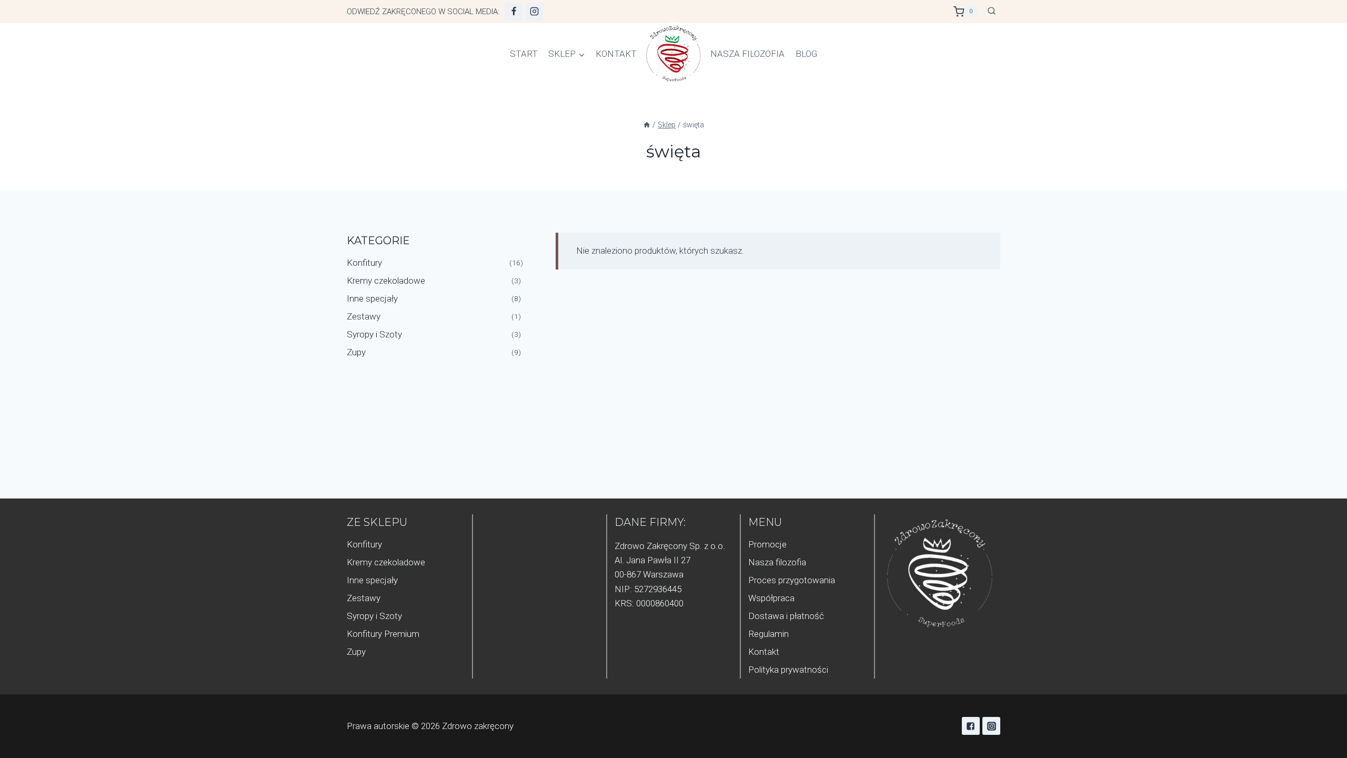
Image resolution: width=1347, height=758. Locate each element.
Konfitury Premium (383, 634)
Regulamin (768, 634)
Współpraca (771, 598)
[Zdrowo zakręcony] (673, 54)
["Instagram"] (534, 12)
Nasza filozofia (747, 53)
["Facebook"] (513, 12)
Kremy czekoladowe (386, 280)
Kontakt (616, 53)
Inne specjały (372, 298)
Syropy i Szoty (374, 334)
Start (524, 53)
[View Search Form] (991, 12)
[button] (581, 54)
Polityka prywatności (788, 669)
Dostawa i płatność (786, 616)
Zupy (356, 352)
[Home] (646, 125)
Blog (806, 53)
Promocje (767, 544)
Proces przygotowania (791, 580)
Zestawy (363, 316)
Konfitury (364, 262)
